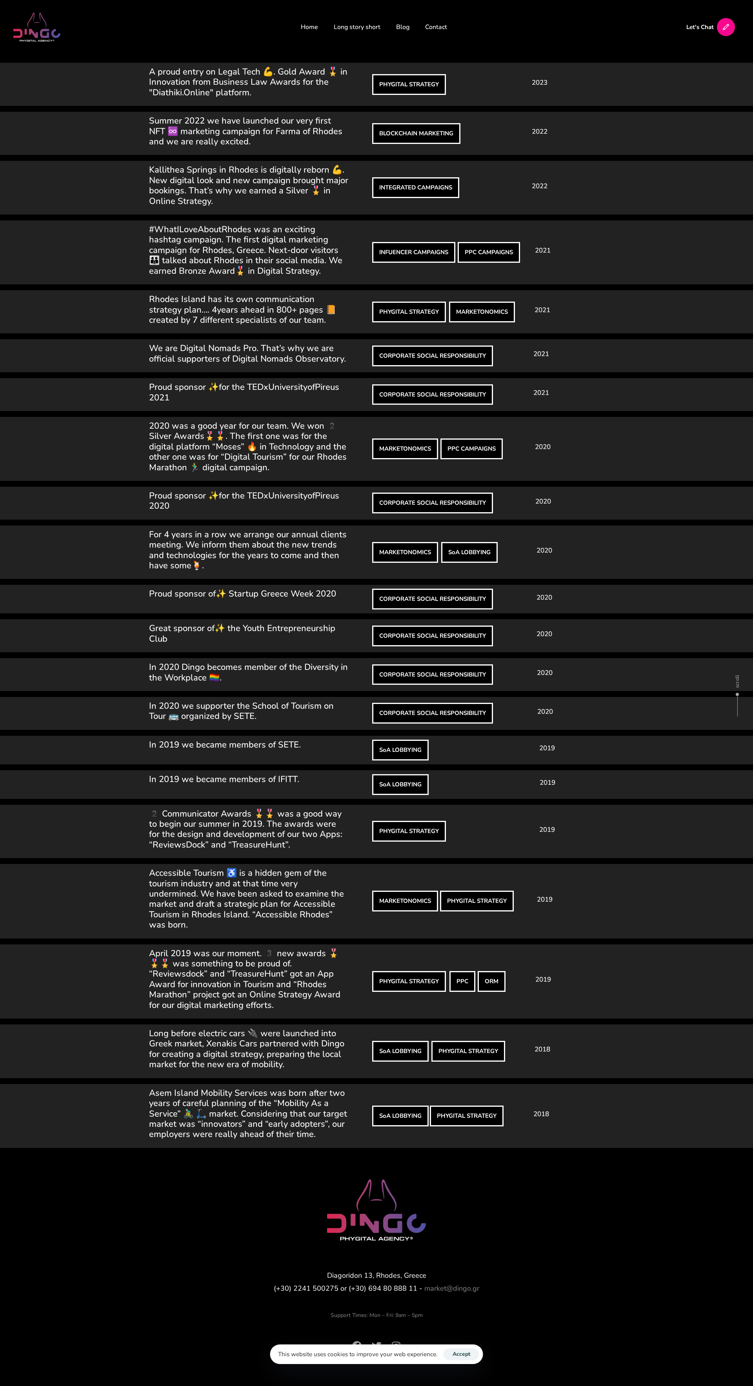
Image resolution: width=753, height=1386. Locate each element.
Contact (436, 27)
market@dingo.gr (451, 1288)
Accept (461, 1354)
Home (309, 27)
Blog (402, 27)
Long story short (357, 27)
